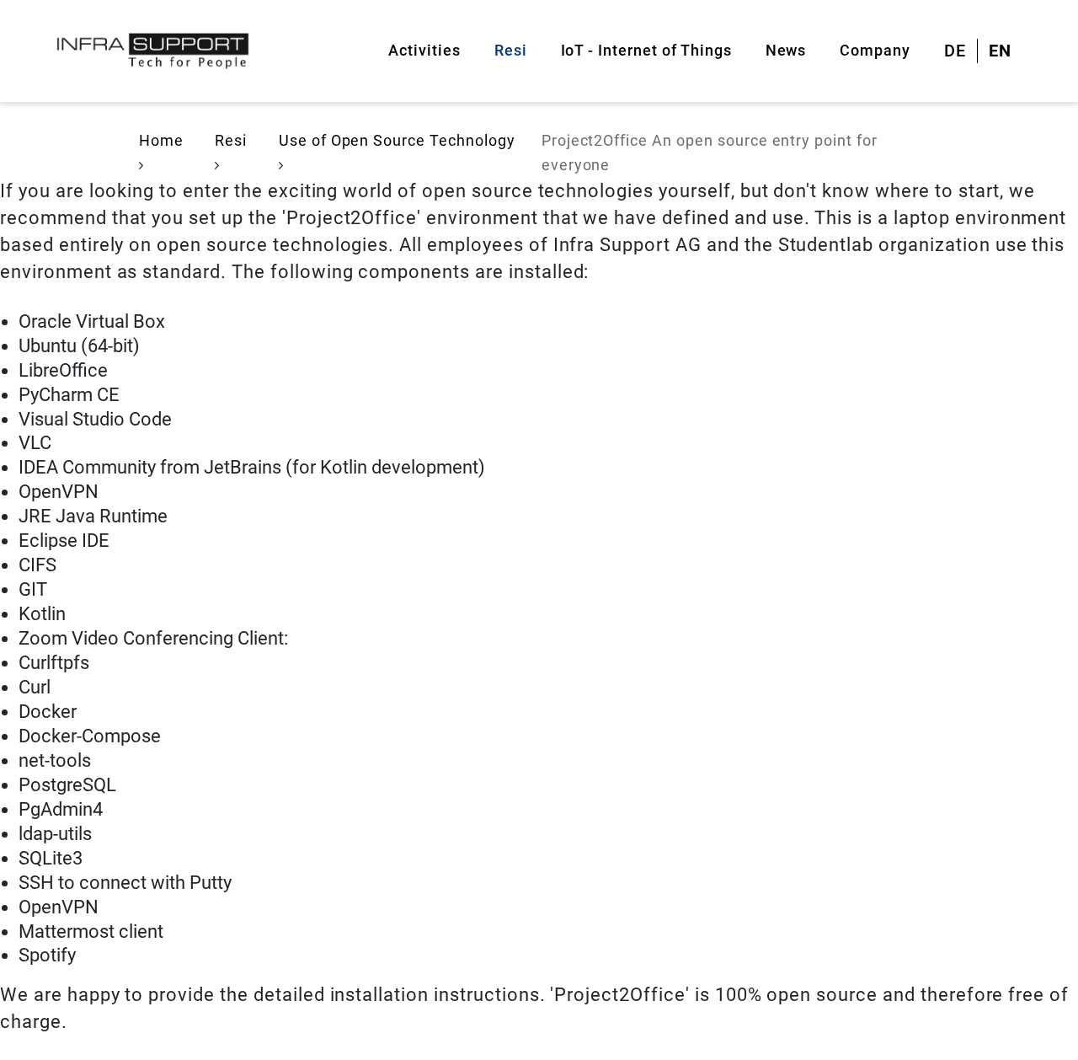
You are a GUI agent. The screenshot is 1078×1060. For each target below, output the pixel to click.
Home (161, 140)
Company (875, 50)
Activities (424, 50)
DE (955, 50)
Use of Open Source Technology (397, 140)
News (786, 50)
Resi (510, 50)
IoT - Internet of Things (646, 50)
